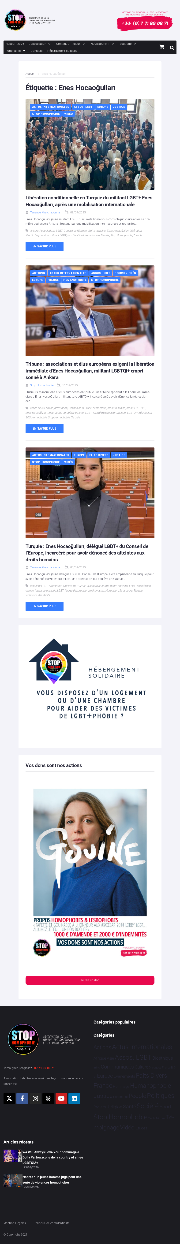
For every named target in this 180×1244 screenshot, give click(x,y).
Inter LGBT (85, 412)
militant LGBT (58, 235)
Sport (166, 1107)
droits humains (97, 230)
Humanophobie (74, 280)
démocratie (99, 408)
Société (148, 1106)
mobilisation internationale (84, 235)
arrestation (61, 408)
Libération (136, 230)
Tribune (160, 1118)
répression (145, 412)
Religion (114, 1107)
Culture (141, 1067)
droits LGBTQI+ (136, 408)
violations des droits (38, 595)
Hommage (121, 1086)
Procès (105, 235)
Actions (38, 273)
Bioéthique (162, 1058)
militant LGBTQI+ (127, 412)
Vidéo (68, 113)
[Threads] (48, 1098)
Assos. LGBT (83, 106)
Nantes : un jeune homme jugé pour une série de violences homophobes (52, 1179)
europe (30, 590)
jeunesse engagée (45, 590)
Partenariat (120, 1097)
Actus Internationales (50, 106)
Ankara (34, 230)
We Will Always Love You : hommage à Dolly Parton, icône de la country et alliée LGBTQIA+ (52, 1157)
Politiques (160, 1095)
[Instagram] (35, 1098)
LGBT (60, 590)
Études (141, 1128)
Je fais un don (89, 980)
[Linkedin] (74, 1098)
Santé (129, 1106)
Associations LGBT (51, 230)
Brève (97, 1067)
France (53, 280)
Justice (119, 106)
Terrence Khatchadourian (45, 212)
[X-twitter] (9, 1098)
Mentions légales (15, 1223)
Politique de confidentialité (51, 1223)
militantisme (96, 590)
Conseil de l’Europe (75, 230)
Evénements (124, 1076)
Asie (110, 1058)
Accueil (30, 73)
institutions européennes (63, 412)
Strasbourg (125, 590)
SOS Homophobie (36, 417)
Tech (151, 1118)
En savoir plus (44, 246)
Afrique (100, 1058)
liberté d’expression (37, 235)
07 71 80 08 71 (44, 1068)
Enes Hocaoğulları (118, 230)
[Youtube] (61, 1098)
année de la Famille (41, 408)
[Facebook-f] (22, 1098)
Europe (102, 106)
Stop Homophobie (46, 113)
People (137, 1095)
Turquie (137, 235)
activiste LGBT (39, 586)
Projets (100, 1107)
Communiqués (125, 273)
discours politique (98, 586)
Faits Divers (99, 455)
